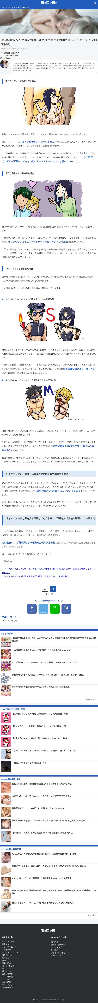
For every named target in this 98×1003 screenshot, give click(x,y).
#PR (19, 7)
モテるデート (7, 950)
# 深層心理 (12, 621)
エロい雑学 (6, 979)
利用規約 (54, 950)
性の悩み (5, 958)
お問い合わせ (56, 955)
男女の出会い (7, 955)
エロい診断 (11, 7)
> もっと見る (91, 699)
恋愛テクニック (8, 944)
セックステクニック (10, 952)
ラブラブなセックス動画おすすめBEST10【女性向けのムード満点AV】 (37, 576)
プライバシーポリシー (60, 953)
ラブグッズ (6, 969)
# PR (5, 621)
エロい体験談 (7, 977)
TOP (3, 7)
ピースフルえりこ (7, 58)
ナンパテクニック (9, 947)
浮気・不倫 (6, 963)
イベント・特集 (8, 941)
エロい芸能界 (7, 974)
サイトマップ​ (56, 947)
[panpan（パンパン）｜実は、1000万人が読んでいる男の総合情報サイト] (49, 2)
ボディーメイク (8, 971)
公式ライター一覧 (58, 945)
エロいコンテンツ (9, 985)
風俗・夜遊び (7, 987)
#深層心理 (25, 7)
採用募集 (54, 942)
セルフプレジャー (9, 966)
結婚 (4, 960)
